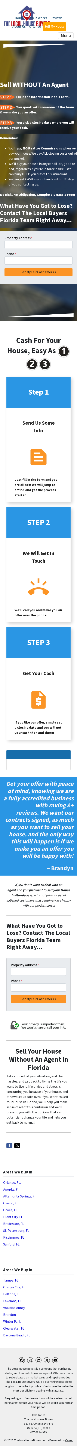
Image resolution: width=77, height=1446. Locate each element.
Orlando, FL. (12, 1182)
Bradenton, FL (13, 1223)
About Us (19, 26)
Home (19, 18)
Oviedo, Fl (10, 1203)
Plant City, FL (13, 1217)
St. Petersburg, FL (16, 1230)
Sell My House (54, 26)
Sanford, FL (11, 1244)
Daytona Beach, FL (16, 1335)
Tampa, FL (10, 1280)
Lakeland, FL (12, 1301)
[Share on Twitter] (17, 1145)
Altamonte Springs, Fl (19, 1196)
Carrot (69, 1440)
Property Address (18, 238)
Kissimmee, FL (13, 1237)
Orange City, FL (14, 1287)
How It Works (37, 18)
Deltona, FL (11, 1294)
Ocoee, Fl (10, 1210)
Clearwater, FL (13, 1328)
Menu (66, 36)
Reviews (56, 18)
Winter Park (12, 1321)
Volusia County (14, 1308)
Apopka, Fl (11, 1189)
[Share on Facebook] (9, 1145)
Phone (10, 254)
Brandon (9, 1314)
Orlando (35, 26)
